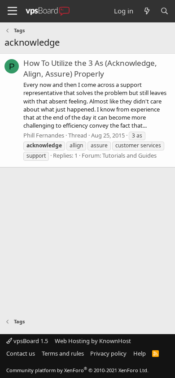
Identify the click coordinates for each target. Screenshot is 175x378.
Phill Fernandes (43, 135)
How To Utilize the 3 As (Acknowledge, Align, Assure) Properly (90, 68)
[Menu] (12, 11)
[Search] (164, 11)
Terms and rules (63, 353)
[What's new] (146, 11)
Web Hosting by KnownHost (93, 341)
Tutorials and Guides (129, 155)
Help (139, 353)
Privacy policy (108, 353)
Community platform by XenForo (77, 370)
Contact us (20, 353)
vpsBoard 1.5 (30, 341)
